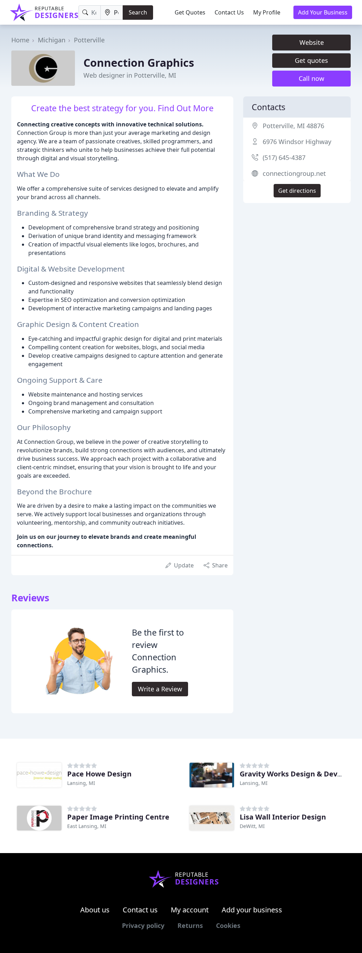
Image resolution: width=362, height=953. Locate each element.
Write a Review (160, 689)
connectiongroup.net (294, 173)
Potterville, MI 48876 (293, 125)
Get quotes (311, 60)
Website (311, 42)
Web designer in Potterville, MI (129, 75)
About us (95, 910)
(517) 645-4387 (284, 157)
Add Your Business (323, 12)
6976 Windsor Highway (297, 141)
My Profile (266, 12)
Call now (311, 78)
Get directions (297, 191)
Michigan (51, 40)
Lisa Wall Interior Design (283, 817)
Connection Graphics (138, 62)
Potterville (89, 40)
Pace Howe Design (99, 774)
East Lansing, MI (86, 826)
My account (190, 910)
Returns (190, 925)
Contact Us (229, 12)
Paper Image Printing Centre (118, 817)
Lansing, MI (81, 783)
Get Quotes (190, 12)
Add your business (252, 910)
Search (138, 12)
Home (20, 40)
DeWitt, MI (252, 826)
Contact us (140, 910)
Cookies (228, 925)
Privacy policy (143, 925)
